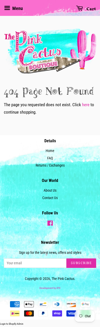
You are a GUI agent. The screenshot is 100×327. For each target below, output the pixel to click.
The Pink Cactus (63, 279)
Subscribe (81, 263)
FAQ (50, 158)
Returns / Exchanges (50, 165)
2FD (58, 288)
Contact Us (50, 198)
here (85, 104)
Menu (17, 8)
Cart (90, 9)
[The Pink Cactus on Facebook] (50, 224)
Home (50, 151)
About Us (50, 190)
